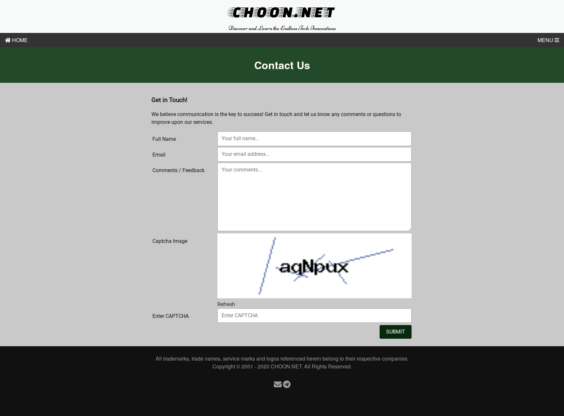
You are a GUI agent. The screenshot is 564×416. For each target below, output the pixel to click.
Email (158, 155)
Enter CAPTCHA (170, 316)
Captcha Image (169, 241)
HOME (19, 40)
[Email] (278, 384)
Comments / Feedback (178, 170)
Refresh (226, 304)
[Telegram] (286, 384)
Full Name (164, 139)
